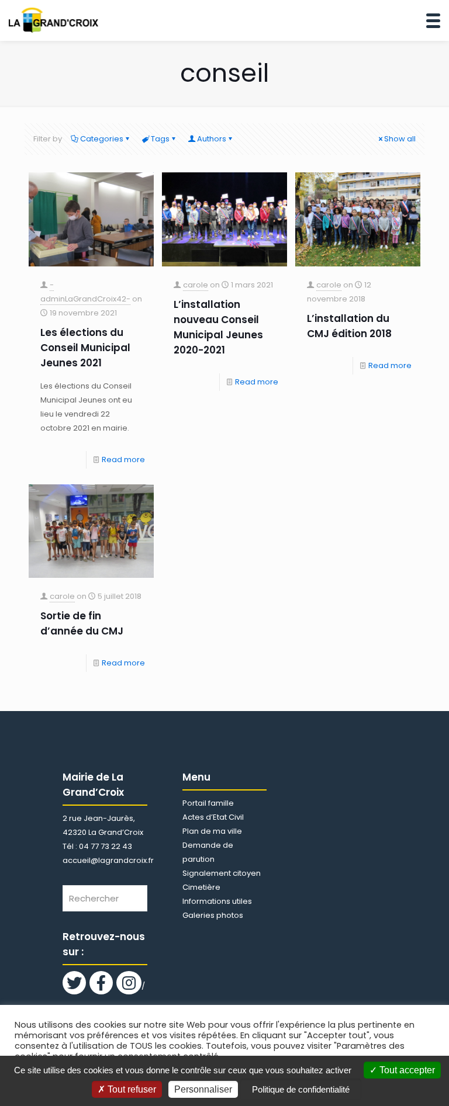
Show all (400, 138)
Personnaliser (203, 1089)
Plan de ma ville (212, 831)
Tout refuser (130, 1089)
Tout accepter (406, 1070)
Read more (123, 459)
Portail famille (208, 803)
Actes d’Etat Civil (213, 817)
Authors (211, 138)
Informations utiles (217, 901)
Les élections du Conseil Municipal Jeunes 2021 (85, 347)
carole (195, 284)
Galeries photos (212, 915)
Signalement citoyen (221, 873)
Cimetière (201, 887)
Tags (160, 138)
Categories (101, 138)
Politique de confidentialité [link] (301, 1089)
